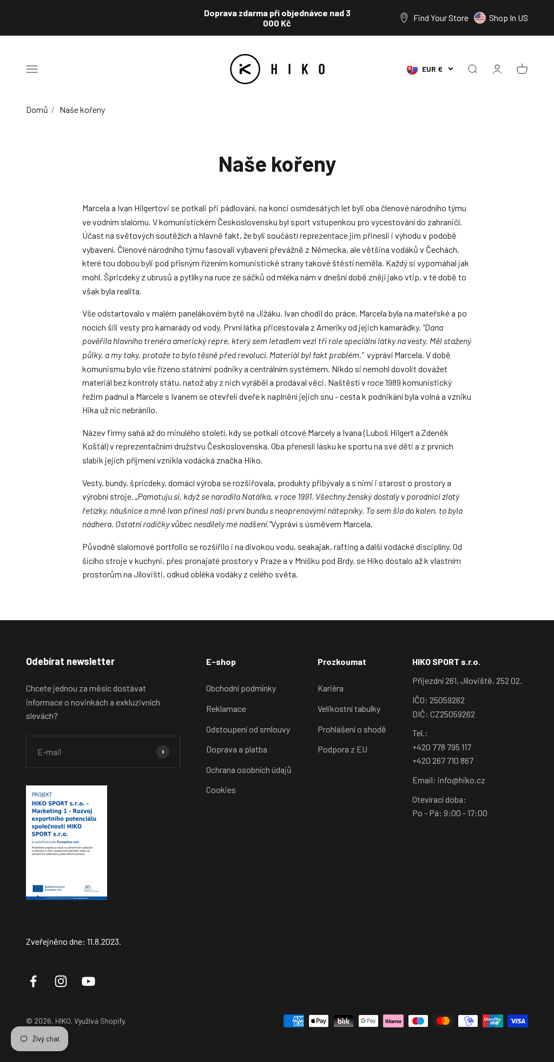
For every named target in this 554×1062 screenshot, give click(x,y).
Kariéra (331, 688)
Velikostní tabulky (349, 708)
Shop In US (508, 17)
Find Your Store (441, 17)
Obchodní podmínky (241, 688)
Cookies (221, 789)
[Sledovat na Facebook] (33, 981)
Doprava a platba (236, 749)
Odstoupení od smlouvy (248, 729)
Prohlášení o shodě (352, 729)
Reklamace (226, 708)
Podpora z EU (342, 749)
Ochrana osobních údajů (249, 769)
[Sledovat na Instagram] (61, 981)
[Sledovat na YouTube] (88, 981)
